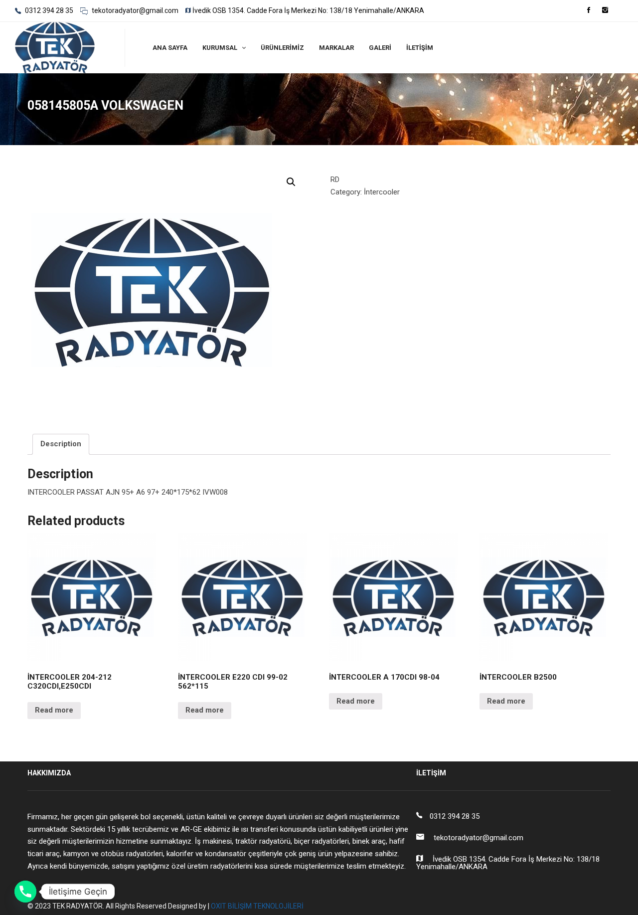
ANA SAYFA (170, 47)
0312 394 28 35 (48, 10)
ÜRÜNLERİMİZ (282, 47)
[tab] (60, 444)
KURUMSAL (219, 47)
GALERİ (380, 47)
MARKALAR (336, 47)
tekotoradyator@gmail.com (134, 10)
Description (60, 443)
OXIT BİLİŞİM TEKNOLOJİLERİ (257, 906)
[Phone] (25, 892)
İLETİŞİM (419, 47)
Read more (54, 710)
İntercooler (382, 191)
